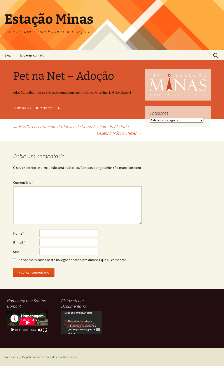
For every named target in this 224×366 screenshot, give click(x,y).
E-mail (19, 242)
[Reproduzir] (12, 330)
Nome (18, 233)
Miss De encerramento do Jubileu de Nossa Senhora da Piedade (71, 126)
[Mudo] (40, 330)
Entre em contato (32, 55)
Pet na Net (45, 108)
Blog (7, 55)
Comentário (23, 182)
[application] (27, 322)
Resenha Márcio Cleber (119, 133)
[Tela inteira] (44, 330)
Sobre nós (11, 357)
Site (16, 251)
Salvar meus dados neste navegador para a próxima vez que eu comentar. (72, 260)
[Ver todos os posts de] (58, 108)
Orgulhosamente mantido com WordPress (49, 357)
